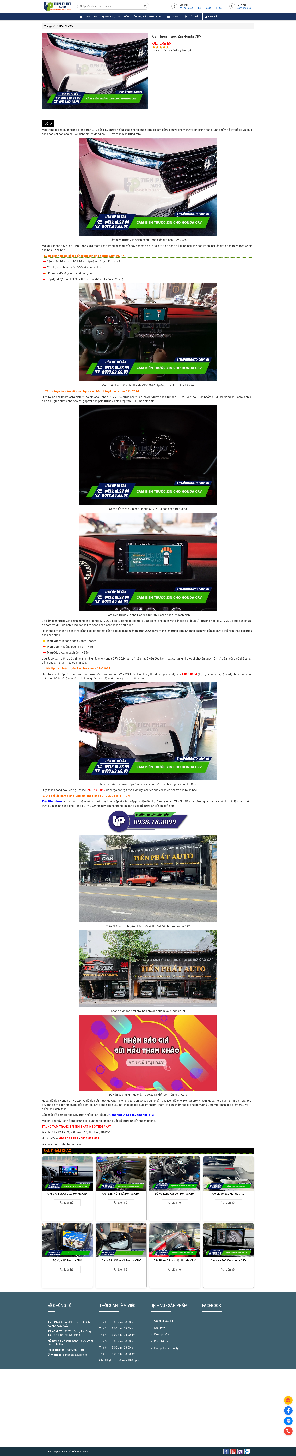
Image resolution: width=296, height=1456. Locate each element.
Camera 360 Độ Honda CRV (228, 1260)
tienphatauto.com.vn (75, 1355)
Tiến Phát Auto (57, 1322)
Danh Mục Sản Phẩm (117, 16)
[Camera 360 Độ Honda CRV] (228, 1240)
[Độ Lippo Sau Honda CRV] (228, 1173)
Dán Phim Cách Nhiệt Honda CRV (175, 1260)
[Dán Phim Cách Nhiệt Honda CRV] (174, 1240)
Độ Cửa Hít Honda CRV (67, 1260)
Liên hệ (212, 16)
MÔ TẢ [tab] (48, 123)
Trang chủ (90, 16)
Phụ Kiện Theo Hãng (150, 16)
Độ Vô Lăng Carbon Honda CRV (175, 1193)
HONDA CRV (66, 26)
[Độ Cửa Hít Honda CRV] (67, 1240)
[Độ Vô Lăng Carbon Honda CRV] (174, 1173)
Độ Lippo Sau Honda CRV (228, 1193)
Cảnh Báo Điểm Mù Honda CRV (121, 1260)
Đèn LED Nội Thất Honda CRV (121, 1193)
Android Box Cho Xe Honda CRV (67, 1193)
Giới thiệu (194, 16)
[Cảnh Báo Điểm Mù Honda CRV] (121, 1240)
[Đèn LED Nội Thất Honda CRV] (121, 1173)
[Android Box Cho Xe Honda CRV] (67, 1173)
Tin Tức (174, 16)
